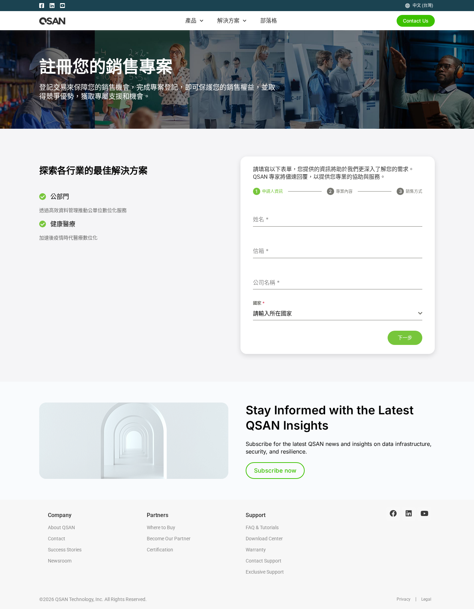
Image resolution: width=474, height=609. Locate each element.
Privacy (403, 599)
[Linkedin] (409, 514)
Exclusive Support (265, 572)
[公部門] (42, 196)
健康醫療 (62, 224)
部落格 (268, 20)
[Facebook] (393, 514)
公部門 (59, 196)
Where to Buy (161, 527)
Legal (426, 599)
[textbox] (335, 313)
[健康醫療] (42, 224)
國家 (259, 303)
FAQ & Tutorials (262, 527)
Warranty (256, 549)
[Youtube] (424, 514)
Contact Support (263, 561)
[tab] (268, 191)
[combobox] (337, 313)
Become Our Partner (169, 538)
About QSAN (61, 527)
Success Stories (65, 549)
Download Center (264, 538)
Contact (56, 538)
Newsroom (59, 561)
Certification (160, 549)
